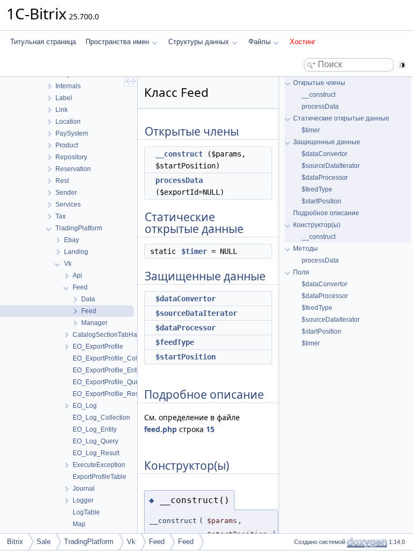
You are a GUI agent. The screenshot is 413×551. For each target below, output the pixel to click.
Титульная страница (43, 42)
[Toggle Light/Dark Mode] (402, 65)
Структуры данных (198, 42)
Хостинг (303, 42)
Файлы (259, 42)
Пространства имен (117, 42)
